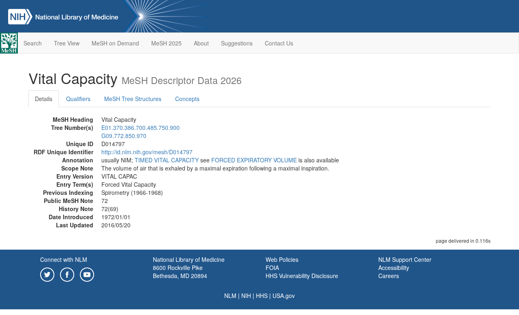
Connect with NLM (63, 259)
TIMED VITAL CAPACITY (167, 160)
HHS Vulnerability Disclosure (302, 276)
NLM (230, 295)
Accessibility (393, 267)
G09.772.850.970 (123, 136)
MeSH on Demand (115, 43)
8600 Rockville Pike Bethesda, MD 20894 (180, 271)
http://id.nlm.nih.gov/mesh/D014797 (147, 152)
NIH (246, 295)
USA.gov (283, 295)
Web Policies (282, 259)
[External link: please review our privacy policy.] (47, 274)
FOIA (272, 267)
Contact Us (279, 43)
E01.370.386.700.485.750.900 (140, 127)
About (201, 43)
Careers (388, 276)
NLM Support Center (404, 259)
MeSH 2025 (166, 43)
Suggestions (237, 43)
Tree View (66, 43)
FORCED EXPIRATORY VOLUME (254, 160)
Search (33, 43)
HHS (262, 295)
